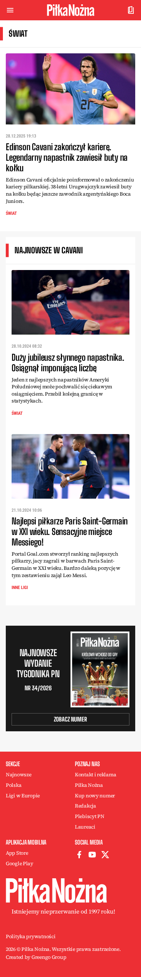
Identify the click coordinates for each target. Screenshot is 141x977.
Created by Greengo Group (36, 957)
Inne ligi (20, 587)
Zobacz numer (70, 719)
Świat (11, 213)
